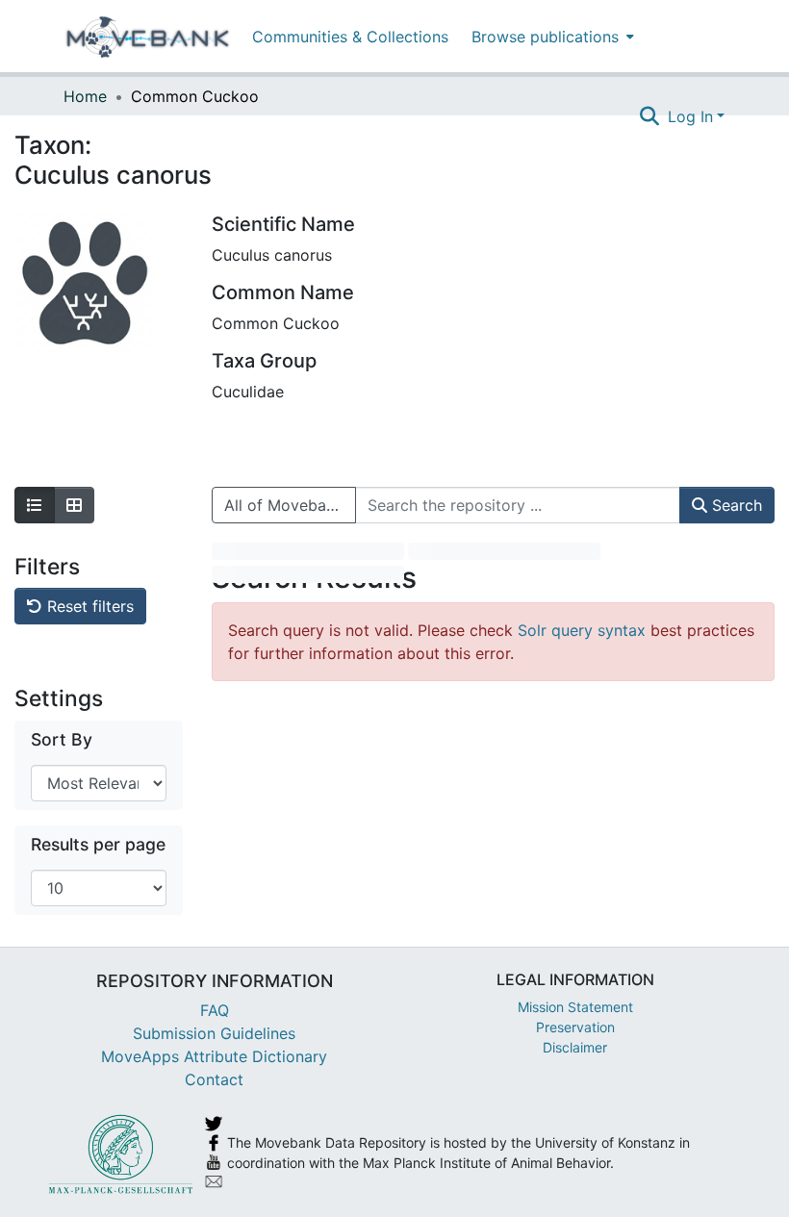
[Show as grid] (74, 505)
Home (85, 96)
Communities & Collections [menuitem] (350, 36)
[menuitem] (551, 36)
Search (734, 505)
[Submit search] (650, 116)
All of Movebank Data (290, 505)
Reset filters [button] (88, 606)
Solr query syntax (582, 630)
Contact (214, 1079)
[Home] (148, 37)
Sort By (61, 739)
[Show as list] (34, 505)
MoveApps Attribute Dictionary (214, 1056)
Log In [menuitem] (690, 116)
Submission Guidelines (214, 1033)
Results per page (98, 844)
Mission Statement (575, 1007)
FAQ (214, 1010)
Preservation (575, 1027)
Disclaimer (575, 1047)
